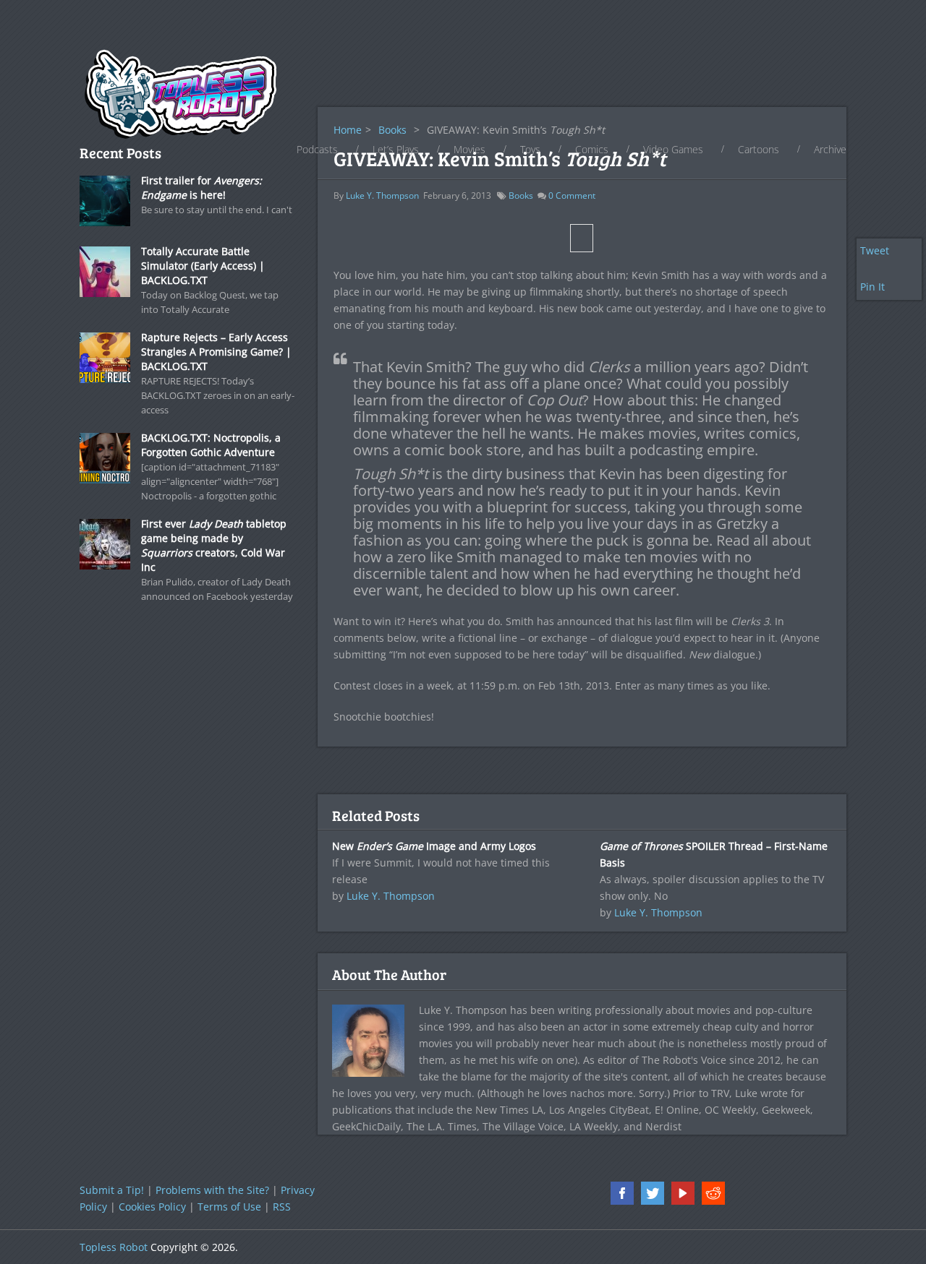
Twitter (652, 1193)
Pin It (872, 286)
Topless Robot (114, 1247)
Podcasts (317, 149)
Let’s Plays (396, 149)
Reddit (713, 1193)
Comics (591, 149)
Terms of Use (229, 1206)
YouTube (682, 1193)
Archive (830, 149)
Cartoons (758, 149)
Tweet (874, 250)
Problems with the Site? (212, 1190)
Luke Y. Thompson (382, 195)
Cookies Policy (152, 1206)
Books (521, 195)
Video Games (673, 149)
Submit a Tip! (112, 1190)
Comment (571, 195)
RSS (282, 1206)
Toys (530, 149)
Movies (469, 149)
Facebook (622, 1193)
